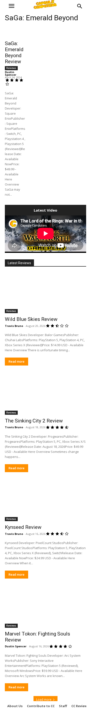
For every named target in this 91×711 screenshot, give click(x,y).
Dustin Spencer (10, 73)
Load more (43, 699)
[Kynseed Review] (45, 501)
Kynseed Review (23, 527)
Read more (16, 361)
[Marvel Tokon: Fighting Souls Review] (45, 607)
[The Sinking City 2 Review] (45, 394)
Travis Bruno (14, 326)
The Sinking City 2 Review (34, 421)
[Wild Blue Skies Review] (45, 293)
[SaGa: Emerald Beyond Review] (15, 32)
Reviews (11, 68)
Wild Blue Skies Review (31, 319)
